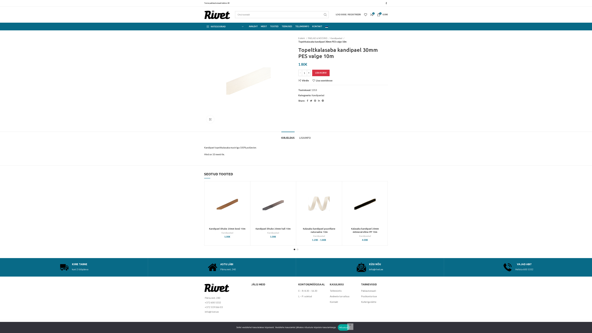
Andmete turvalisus (339, 296)
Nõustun (343, 327)
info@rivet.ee (376, 269)
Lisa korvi (321, 73)
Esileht (301, 38)
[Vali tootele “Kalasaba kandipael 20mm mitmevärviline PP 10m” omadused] (384, 194)
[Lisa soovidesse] (246, 187)
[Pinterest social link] (315, 101)
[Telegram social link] (323, 101)
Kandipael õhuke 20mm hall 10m (273, 228)
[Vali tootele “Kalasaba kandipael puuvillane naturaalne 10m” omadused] (338, 194)
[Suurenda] (210, 119)
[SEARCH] (325, 14)
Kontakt (334, 301)
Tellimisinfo (336, 290)
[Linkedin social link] (319, 101)
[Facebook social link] (386, 3)
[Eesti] (327, 26)
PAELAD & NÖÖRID (318, 38)
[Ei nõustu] (350, 326)
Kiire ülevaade (246, 201)
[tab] (288, 136)
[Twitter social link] (311, 101)
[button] (246, 194)
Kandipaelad (336, 38)
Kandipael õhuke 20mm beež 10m (227, 228)
